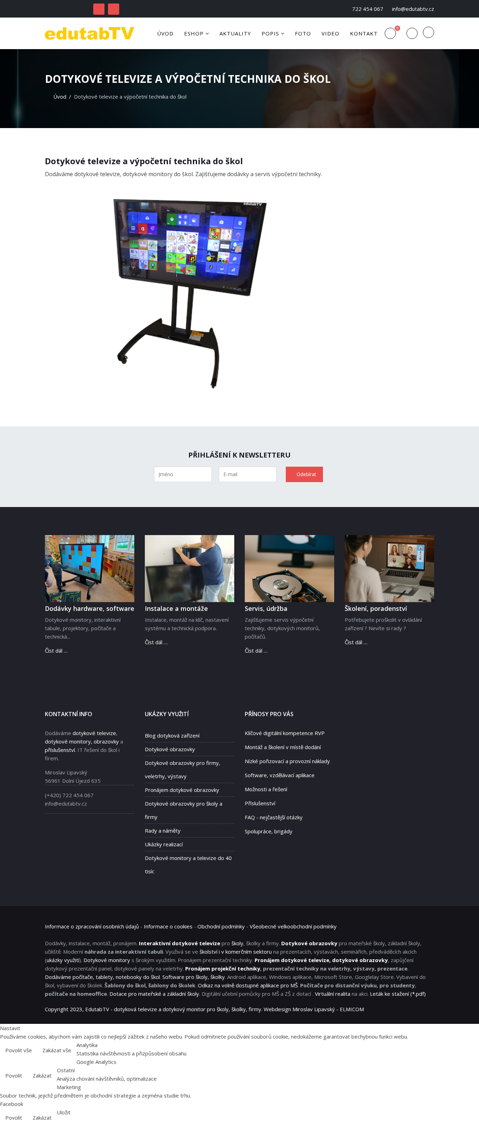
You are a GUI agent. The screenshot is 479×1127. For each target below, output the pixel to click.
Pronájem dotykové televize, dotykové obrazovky (321, 959)
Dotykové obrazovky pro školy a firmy (183, 810)
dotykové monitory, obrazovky (82, 741)
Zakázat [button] (42, 1075)
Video (330, 33)
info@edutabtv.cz (413, 8)
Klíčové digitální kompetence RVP (285, 732)
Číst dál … (56, 650)
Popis (270, 33)
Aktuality (235, 33)
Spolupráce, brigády (268, 831)
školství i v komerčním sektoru (236, 951)
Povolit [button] (13, 1075)
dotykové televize (94, 732)
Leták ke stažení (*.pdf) (398, 993)
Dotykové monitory (106, 959)
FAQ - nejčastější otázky (274, 817)
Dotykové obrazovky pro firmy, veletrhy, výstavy (182, 769)
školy (237, 943)
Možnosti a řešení (266, 789)
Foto (303, 33)
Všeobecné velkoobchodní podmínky (293, 926)
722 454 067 (367, 8)
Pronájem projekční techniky (222, 968)
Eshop (194, 33)
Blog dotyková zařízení (172, 735)
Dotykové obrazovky (170, 749)
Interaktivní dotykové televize (179, 943)
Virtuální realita (332, 993)
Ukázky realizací (164, 844)
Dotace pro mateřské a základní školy (154, 993)
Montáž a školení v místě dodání (283, 747)
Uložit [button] (63, 1112)
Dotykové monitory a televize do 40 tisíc (188, 864)
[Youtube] (113, 9)
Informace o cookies (168, 926)
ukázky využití (63, 959)
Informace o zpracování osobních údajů (92, 926)
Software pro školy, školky (193, 976)
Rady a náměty (163, 830)
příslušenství (60, 749)
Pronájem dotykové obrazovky (182, 789)
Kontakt (364, 33)
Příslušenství (260, 803)
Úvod (165, 33)
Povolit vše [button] (18, 1050)
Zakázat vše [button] (56, 1050)
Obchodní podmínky (221, 926)
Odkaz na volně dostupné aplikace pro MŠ (248, 985)
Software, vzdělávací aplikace (280, 775)
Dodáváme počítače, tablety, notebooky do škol (102, 976)
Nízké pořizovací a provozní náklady (287, 761)
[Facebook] (98, 9)
